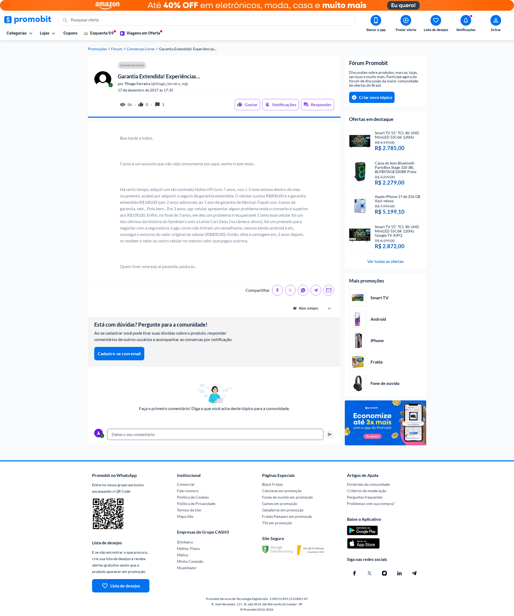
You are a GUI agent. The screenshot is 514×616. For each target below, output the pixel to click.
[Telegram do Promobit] (414, 573)
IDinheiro (185, 542)
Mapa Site (185, 516)
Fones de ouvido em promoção (287, 497)
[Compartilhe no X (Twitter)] (290, 290)
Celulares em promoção (282, 490)
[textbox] (215, 434)
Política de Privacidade (196, 503)
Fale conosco (188, 490)
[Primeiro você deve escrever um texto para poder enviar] (330, 434)
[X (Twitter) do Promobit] (369, 573)
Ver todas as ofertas (385, 261)
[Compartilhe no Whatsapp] (303, 290)
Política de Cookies (193, 497)
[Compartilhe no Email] (328, 290)
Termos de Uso (189, 510)
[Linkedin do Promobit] (399, 573)
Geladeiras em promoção (283, 510)
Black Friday (272, 484)
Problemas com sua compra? (371, 503)
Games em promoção (279, 503)
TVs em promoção (277, 523)
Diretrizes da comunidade (368, 484)
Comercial (185, 484)
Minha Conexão (190, 561)
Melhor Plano (188, 548)
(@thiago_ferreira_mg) (156, 84)
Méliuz (182, 555)
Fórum (116, 49)
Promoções (97, 49)
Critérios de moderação (366, 490)
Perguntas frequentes (365, 497)
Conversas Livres (141, 49)
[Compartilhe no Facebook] (277, 290)
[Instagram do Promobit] (384, 573)
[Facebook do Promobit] (354, 573)
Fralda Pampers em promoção (287, 516)
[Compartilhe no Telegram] (316, 290)
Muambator (187, 567)
